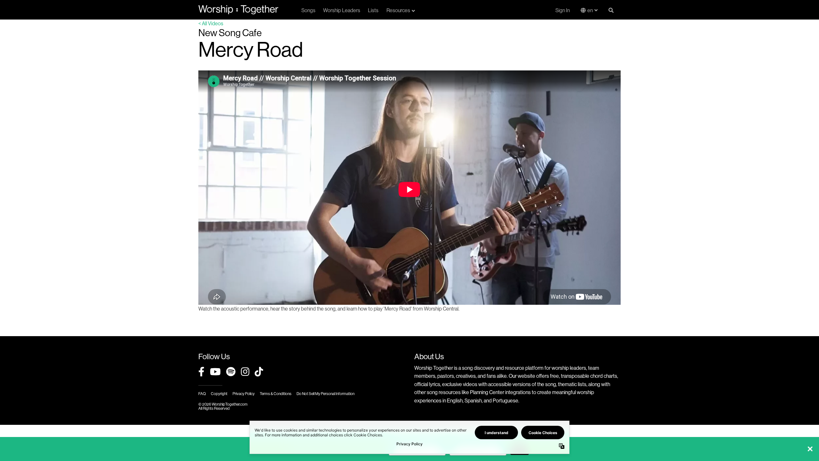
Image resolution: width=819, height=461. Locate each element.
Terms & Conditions (275, 393)
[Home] (238, 9)
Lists (373, 10)
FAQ (202, 393)
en (590, 10)
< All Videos (210, 23)
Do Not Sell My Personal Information (325, 393)
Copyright (219, 393)
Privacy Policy (244, 393)
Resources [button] (398, 10)
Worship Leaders (341, 10)
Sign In (562, 10)
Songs (308, 10)
